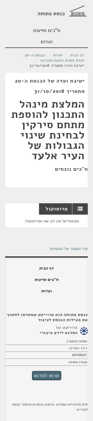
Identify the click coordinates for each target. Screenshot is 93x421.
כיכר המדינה (78, 348)
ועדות (46, 41)
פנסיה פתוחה (77, 362)
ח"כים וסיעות (46, 30)
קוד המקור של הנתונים (69, 249)
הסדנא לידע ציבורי (59, 333)
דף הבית (77, 55)
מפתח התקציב (76, 341)
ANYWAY (79, 355)
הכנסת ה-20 (35, 55)
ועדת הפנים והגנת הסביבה (62, 60)
